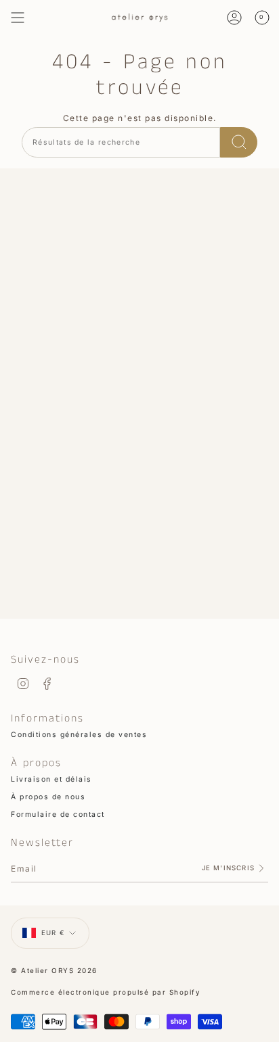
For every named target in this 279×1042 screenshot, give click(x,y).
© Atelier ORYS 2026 (54, 970)
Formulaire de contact (58, 814)
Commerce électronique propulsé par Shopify (105, 992)
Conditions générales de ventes (79, 734)
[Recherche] (238, 142)
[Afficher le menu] (17, 17)
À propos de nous (48, 796)
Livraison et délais (51, 779)
